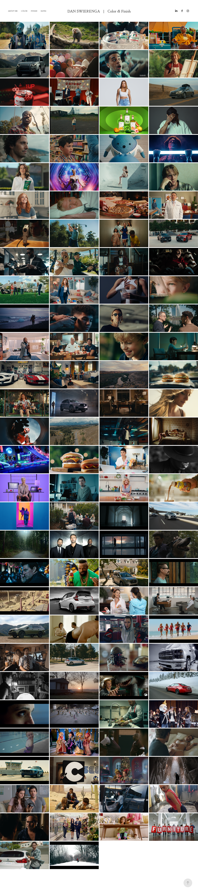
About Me (13, 11)
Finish (34, 11)
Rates (43, 11)
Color (24, 11)
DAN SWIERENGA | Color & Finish (99, 10)
